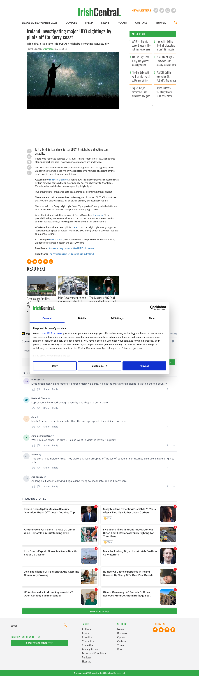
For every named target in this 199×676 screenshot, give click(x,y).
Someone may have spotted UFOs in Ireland (71, 248)
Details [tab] (82, 318)
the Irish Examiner (58, 179)
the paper (98, 214)
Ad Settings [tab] (117, 318)
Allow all (144, 366)
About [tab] (152, 318)
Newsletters (141, 10)
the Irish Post (56, 239)
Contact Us (88, 641)
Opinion (121, 637)
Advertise (87, 645)
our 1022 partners (52, 333)
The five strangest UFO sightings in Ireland (71, 253)
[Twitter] (161, 10)
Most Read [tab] (138, 34)
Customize (98, 366)
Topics (85, 633)
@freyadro (48, 48)
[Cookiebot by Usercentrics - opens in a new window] (152, 308)
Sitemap (86, 661)
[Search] (175, 23)
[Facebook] (155, 10)
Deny (55, 366)
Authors (86, 629)
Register (86, 657)
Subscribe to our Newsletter (39, 643)
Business (122, 633)
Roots (120, 649)
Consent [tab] (47, 318)
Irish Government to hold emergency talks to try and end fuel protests (72, 301)
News (120, 629)
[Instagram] (167, 10)
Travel (121, 645)
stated (75, 227)
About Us (87, 637)
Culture (121, 641)
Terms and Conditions (94, 653)
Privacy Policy (90, 649)
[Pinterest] (173, 10)
